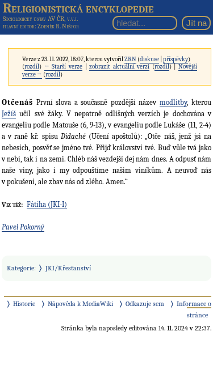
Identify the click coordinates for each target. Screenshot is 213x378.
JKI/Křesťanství (68, 268)
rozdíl (31, 66)
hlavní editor (19, 26)
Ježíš (9, 113)
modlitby (173, 102)
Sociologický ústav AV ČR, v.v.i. (40, 19)
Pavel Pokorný (23, 227)
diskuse (149, 59)
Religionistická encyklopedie (78, 8)
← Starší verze (63, 66)
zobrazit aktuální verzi (119, 66)
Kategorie (20, 268)
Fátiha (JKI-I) (47, 204)
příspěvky (175, 59)
